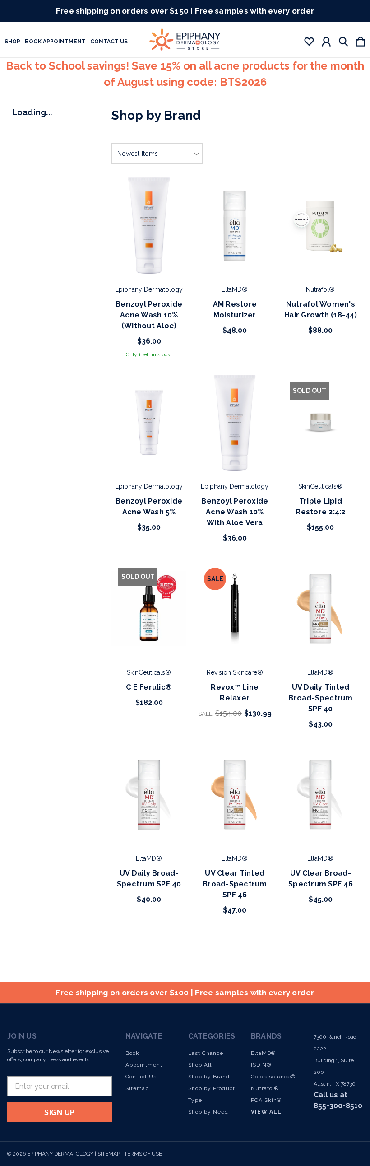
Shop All (200, 1065)
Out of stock (320, 445)
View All (266, 1112)
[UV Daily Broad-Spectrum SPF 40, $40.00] (148, 795)
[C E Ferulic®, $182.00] (148, 609)
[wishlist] (309, 39)
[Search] (343, 39)
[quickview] (169, 209)
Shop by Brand (209, 1076)
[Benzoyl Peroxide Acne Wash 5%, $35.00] (148, 423)
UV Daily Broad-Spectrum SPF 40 (149, 878)
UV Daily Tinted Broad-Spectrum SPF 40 (320, 698)
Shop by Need (208, 1112)
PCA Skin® (266, 1100)
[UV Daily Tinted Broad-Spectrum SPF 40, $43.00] (320, 609)
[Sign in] (326, 39)
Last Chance (205, 1053)
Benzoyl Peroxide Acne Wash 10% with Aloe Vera (234, 512)
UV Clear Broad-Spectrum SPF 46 (320, 878)
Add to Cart (149, 248)
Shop (12, 41)
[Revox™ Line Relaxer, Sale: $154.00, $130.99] (234, 609)
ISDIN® (261, 1065)
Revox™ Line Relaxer (235, 692)
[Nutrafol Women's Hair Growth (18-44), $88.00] (320, 225)
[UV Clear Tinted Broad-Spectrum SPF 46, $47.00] (234, 795)
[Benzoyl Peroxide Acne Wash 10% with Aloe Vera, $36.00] (234, 423)
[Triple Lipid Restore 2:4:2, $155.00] (320, 423)
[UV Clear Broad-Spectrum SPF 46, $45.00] (320, 795)
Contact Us (109, 41)
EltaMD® (263, 1053)
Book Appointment (55, 41)
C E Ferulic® (149, 687)
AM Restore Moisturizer (235, 309)
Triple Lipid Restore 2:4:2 (320, 506)
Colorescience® (273, 1076)
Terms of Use (143, 1154)
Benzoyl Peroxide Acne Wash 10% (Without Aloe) (149, 315)
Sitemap (137, 1088)
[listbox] (157, 153)
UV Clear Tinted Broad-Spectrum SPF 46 (235, 884)
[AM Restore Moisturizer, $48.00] (234, 225)
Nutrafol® (265, 1088)
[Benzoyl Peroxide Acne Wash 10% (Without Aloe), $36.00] (148, 225)
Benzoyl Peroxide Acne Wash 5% (149, 506)
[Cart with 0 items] (360, 39)
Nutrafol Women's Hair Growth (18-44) (320, 309)
